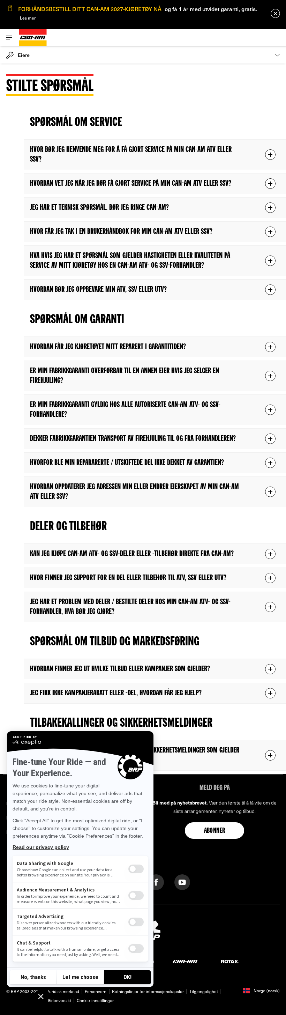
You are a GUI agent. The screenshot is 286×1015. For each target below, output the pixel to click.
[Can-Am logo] (33, 37)
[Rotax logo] (230, 961)
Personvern (95, 991)
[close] (275, 13)
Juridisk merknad (63, 991)
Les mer (28, 18)
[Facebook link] (156, 881)
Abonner (214, 831)
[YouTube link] (182, 881)
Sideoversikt (59, 1000)
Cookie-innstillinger (95, 1000)
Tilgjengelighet (203, 991)
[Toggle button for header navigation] (9, 37)
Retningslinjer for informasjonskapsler (148, 991)
